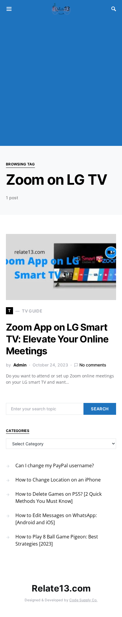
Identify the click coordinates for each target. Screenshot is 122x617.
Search (99, 408)
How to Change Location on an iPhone (58, 479)
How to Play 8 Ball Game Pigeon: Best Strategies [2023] (56, 540)
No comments (92, 364)
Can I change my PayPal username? (54, 465)
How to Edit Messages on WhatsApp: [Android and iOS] (56, 519)
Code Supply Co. (83, 600)
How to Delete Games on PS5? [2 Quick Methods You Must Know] (58, 497)
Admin (20, 364)
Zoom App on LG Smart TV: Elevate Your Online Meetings (57, 339)
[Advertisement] (61, 82)
